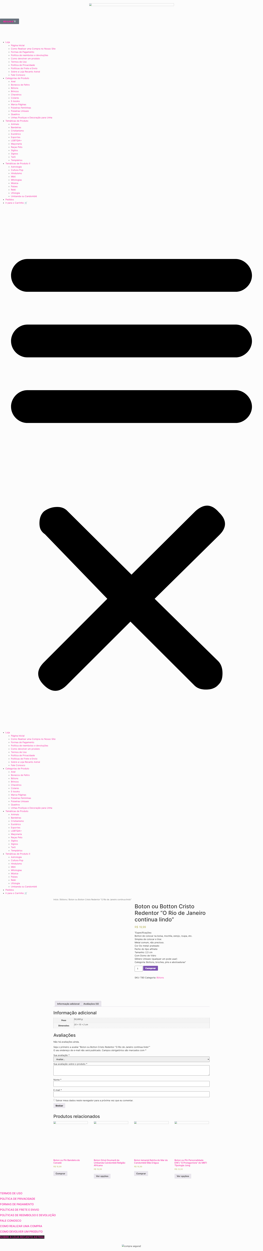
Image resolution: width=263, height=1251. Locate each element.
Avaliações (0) (91, 1003)
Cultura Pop (17, 170)
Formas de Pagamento (22, 52)
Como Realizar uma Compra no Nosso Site (33, 48)
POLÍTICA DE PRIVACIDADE (17, 1198)
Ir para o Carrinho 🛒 (16, 202)
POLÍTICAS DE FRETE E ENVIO (19, 1209)
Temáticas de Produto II (17, 163)
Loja (7, 42)
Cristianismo (17, 130)
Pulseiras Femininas (21, 107)
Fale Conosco (18, 75)
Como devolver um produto (25, 58)
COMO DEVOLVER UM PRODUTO (21, 1231)
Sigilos (14, 150)
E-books (15, 101)
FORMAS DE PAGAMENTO (17, 1204)
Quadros (15, 114)
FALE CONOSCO (10, 1220)
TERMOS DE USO (11, 1193)
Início (55, 899)
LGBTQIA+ (16, 140)
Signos (14, 153)
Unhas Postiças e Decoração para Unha (31, 117)
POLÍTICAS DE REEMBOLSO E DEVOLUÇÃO (28, 1215)
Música (14, 183)
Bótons (14, 88)
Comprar (150, 968)
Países (14, 186)
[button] (131, 467)
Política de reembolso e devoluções (29, 55)
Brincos (15, 91)
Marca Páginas (18, 104)
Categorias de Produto (17, 78)
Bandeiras (16, 127)
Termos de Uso (19, 61)
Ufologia (15, 193)
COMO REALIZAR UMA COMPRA (21, 1226)
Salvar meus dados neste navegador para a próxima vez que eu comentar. (94, 1100)
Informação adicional (68, 1003)
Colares (15, 97)
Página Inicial (18, 45)
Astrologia (16, 166)
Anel (13, 81)
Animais (15, 124)
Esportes (15, 137)
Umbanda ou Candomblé (24, 196)
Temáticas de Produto (16, 120)
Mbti (13, 176)
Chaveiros (16, 94)
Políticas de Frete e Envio (24, 68)
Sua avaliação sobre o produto (70, 1064)
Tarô (13, 157)
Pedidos (9, 199)
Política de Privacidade (23, 65)
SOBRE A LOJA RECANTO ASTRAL (22, 1237)
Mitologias (16, 179)
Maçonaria (16, 143)
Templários (16, 160)
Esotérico (16, 134)
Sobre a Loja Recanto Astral (25, 71)
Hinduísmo (16, 173)
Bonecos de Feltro (20, 84)
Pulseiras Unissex (20, 111)
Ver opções (102, 1176)
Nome (57, 1080)
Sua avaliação (61, 1055)
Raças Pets (16, 147)
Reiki (13, 189)
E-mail (57, 1090)
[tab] (68, 1004)
